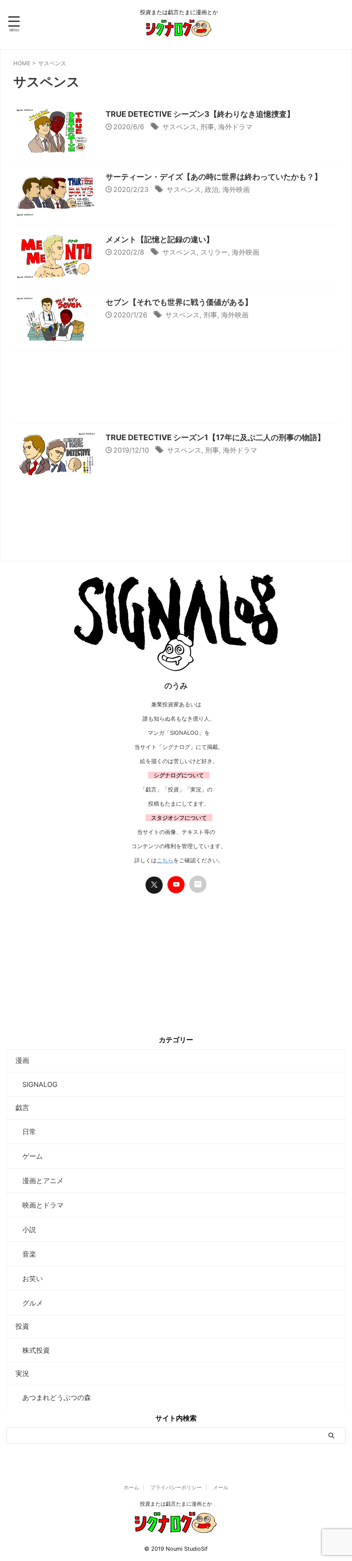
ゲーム (29, 1156)
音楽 (25, 1254)
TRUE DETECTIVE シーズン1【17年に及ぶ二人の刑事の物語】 (215, 437)
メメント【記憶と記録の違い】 (160, 239)
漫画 (22, 1060)
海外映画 (236, 189)
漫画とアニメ (39, 1180)
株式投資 (32, 1350)
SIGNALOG (36, 1084)
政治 (211, 189)
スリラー (214, 252)
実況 (22, 1373)
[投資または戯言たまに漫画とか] (179, 32)
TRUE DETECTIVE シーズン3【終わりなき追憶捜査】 (200, 114)
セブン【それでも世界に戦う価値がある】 (179, 302)
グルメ (29, 1303)
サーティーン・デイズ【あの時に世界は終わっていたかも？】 (214, 176)
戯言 (22, 1107)
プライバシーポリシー (176, 1487)
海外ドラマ (235, 126)
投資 (22, 1326)
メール (220, 1487)
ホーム (131, 1487)
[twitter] (154, 885)
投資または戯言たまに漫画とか (176, 1503)
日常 (25, 1131)
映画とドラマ (39, 1205)
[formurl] (197, 884)
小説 (25, 1229)
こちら (165, 860)
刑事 (207, 126)
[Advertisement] (176, 389)
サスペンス (179, 126)
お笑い (29, 1278)
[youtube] (176, 884)
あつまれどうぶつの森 (53, 1397)
